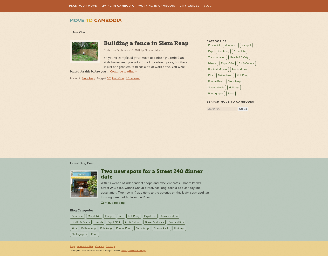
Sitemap (110, 246)
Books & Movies (217, 69)
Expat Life (239, 51)
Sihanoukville (216, 87)
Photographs (215, 93)
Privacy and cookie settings (133, 250)
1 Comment (133, 78)
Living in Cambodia (117, 6)
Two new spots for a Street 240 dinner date (152, 174)
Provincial (214, 45)
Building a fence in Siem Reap (146, 43)
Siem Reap (88, 78)
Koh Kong (242, 75)
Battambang (225, 75)
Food (231, 93)
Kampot (246, 45)
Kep (210, 51)
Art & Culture (246, 63)
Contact (99, 246)
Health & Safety (239, 57)
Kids (210, 75)
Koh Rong (223, 51)
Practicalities (239, 69)
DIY (109, 78)
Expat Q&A (227, 63)
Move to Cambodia (96, 20)
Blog (208, 6)
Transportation (216, 57)
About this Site (85, 246)
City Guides (189, 6)
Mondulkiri (230, 45)
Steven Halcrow (154, 50)
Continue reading (124, 71)
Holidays (234, 87)
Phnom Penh (215, 81)
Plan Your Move (83, 6)
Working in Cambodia (156, 6)
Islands (212, 63)
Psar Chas (118, 78)
